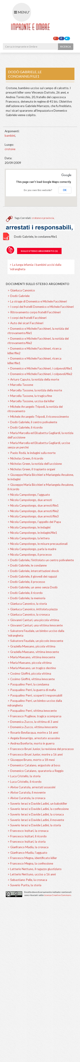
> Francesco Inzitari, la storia (27, 841)
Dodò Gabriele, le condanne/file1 (35, 236)
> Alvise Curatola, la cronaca (26, 798)
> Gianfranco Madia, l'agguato (27, 852)
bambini (10, 135)
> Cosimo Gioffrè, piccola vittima (29, 673)
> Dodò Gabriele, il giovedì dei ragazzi (32, 576)
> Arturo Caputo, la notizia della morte (33, 379)
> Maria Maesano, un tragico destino (32, 668)
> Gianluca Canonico (21, 290)
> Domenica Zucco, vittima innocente (33, 727)
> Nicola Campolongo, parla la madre (32, 549)
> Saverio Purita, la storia (24, 885)
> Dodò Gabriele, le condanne (27, 565)
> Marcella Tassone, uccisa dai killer (31, 401)
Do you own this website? (38, 190)
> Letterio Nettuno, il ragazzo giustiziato (35, 869)
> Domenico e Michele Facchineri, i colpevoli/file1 (40, 368)
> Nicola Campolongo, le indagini (29, 527)
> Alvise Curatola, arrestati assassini (31, 787)
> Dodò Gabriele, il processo (26, 582)
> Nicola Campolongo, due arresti (30, 500)
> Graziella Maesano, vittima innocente (33, 652)
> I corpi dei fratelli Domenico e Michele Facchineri (41, 306)
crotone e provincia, (43, 217)
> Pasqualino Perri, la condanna (28, 684)
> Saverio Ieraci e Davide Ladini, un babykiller (37, 803)
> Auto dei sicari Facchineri (25, 323)
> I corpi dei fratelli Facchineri (27, 318)
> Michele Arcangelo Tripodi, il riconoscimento (38, 416)
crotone (10, 149)
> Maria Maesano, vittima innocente (31, 657)
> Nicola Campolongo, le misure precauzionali (38, 543)
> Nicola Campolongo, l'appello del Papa (34, 522)
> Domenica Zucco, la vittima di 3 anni (33, 721)
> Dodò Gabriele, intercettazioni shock (33, 571)
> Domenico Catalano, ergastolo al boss (34, 765)
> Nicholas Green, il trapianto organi (31, 469)
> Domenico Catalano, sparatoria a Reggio (36, 771)
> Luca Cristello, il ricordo (25, 781)
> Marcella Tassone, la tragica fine (30, 396)
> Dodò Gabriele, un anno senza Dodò (33, 587)
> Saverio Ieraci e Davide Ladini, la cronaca (36, 814)
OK (64, 190)
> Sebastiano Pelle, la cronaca (27, 880)
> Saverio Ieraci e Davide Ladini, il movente (36, 820)
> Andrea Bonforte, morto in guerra (31, 743)
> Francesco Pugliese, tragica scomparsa (34, 716)
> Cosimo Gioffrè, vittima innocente (31, 679)
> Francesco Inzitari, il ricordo (27, 836)
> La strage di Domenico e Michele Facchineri (37, 301)
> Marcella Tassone (20, 385)
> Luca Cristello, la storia (24, 776)
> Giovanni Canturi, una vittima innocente (35, 625)
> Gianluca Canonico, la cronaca (29, 614)
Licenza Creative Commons (57, 895)
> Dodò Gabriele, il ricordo (25, 427)
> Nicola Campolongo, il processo (30, 554)
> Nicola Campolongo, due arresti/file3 (33, 516)
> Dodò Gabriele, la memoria (26, 598)
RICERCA (65, 46)
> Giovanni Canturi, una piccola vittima (33, 620)
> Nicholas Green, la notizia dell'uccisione (35, 463)
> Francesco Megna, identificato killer (32, 858)
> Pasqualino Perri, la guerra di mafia (32, 690)
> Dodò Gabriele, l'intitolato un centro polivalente (41, 560)
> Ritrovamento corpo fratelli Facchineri (34, 312)
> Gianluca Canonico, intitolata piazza (33, 609)
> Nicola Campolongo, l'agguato (29, 494)
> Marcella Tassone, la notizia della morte (35, 390)
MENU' (23, 12)
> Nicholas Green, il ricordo (25, 458)
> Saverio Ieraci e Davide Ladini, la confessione (38, 809)
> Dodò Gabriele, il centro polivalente (32, 422)
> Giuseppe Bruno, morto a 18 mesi (31, 760)
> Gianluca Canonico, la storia (27, 603)
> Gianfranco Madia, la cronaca (28, 847)
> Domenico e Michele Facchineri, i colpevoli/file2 (40, 374)
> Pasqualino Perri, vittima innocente (32, 710)
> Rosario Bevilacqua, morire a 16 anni (33, 732)
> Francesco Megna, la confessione (30, 863)
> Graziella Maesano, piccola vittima (31, 646)
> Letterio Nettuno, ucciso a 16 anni (32, 874)
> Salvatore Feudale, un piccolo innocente (35, 641)
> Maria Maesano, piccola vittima (30, 662)
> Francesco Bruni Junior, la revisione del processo (41, 749)
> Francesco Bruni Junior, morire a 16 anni (35, 754)
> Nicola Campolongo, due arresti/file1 (33, 505)
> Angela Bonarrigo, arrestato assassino (34, 738)
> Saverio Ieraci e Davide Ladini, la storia (34, 825)
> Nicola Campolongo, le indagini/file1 (32, 532)
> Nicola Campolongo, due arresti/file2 (33, 511)
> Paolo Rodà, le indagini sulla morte (32, 453)
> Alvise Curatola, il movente (27, 792)
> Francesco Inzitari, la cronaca (28, 830)
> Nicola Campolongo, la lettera (29, 538)
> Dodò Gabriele (19, 296)
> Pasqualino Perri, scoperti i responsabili (35, 695)
